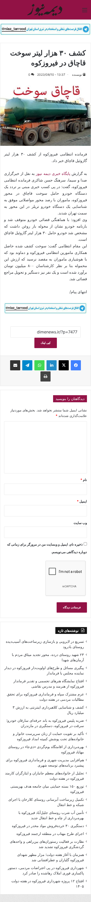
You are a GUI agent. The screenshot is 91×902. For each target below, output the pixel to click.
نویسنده (77, 74)
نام (83, 480)
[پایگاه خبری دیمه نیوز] (45, 10)
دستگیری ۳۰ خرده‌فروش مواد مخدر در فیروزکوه (48, 826)
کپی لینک (46, 343)
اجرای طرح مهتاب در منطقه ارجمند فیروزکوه (50, 834)
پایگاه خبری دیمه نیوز (53, 173)
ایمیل (82, 501)
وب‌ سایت (80, 523)
